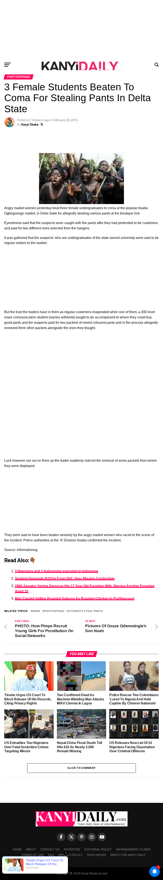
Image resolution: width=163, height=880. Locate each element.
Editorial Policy (98, 849)
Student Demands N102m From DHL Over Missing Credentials (65, 578)
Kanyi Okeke (29, 124)
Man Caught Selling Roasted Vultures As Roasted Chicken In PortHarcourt (74, 598)
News (36, 611)
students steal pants (85, 611)
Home (17, 849)
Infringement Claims (133, 849)
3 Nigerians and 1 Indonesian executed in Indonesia (56, 571)
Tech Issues (96, 855)
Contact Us (49, 849)
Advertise (72, 849)
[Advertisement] (81, 30)
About (31, 849)
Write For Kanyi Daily (128, 855)
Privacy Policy (70, 855)
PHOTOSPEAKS (54, 611)
